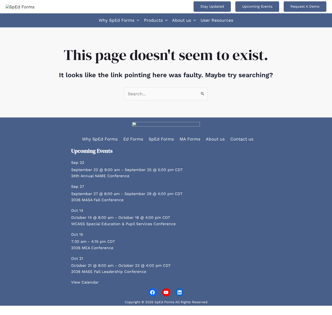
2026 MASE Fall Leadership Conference (108, 271)
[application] (136, 20)
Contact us (241, 139)
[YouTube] (166, 292)
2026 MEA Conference (92, 248)
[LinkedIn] (179, 292)
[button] (212, 6)
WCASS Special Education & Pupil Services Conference (123, 224)
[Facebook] (152, 292)
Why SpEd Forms (100, 139)
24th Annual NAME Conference (100, 176)
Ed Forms (133, 139)
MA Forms (190, 139)
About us (215, 139)
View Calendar (85, 282)
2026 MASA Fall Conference (97, 200)
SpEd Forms (161, 139)
